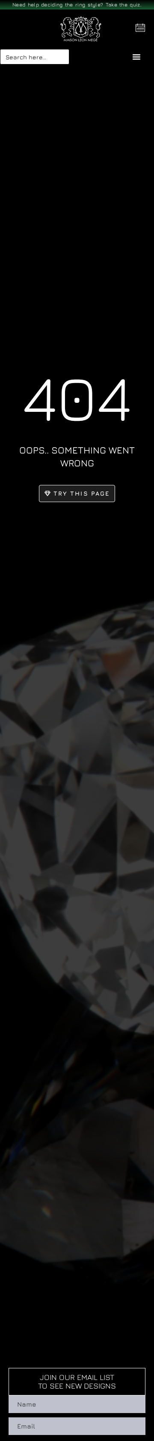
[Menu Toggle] (136, 56)
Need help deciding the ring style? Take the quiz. (77, 4)
